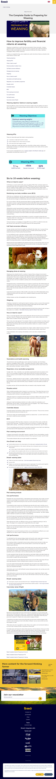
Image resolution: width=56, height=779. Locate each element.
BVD (8, 89)
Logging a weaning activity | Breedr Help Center (33, 467)
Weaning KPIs (10, 60)
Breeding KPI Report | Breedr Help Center (39, 581)
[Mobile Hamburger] (54, 2)
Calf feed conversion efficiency (13, 68)
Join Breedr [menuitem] (28, 714)
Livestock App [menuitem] (28, 725)
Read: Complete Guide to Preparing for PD (16, 654)
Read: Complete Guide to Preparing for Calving (17, 657)
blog (25, 11)
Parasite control (10, 84)
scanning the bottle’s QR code (41, 444)
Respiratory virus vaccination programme (16, 81)
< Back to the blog (6, 7)
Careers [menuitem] (28, 719)
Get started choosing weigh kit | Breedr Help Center (31, 309)
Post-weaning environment (13, 92)
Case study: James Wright (12, 100)
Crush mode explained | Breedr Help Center (32, 460)
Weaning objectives (11, 58)
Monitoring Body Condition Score (14, 66)
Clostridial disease (11, 86)
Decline (48, 774)
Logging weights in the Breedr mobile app (33, 150)
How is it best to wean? (12, 76)
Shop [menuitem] (28, 717)
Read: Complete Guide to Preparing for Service (17, 652)
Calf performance (10, 97)
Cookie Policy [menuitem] (28, 760)
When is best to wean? (12, 63)
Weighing (9, 73)
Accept (39, 774)
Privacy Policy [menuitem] (28, 755)
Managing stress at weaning (13, 71)
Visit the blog (50, 665)
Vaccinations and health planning (14, 79)
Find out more (7, 681)
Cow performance (11, 94)
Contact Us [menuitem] (28, 712)
